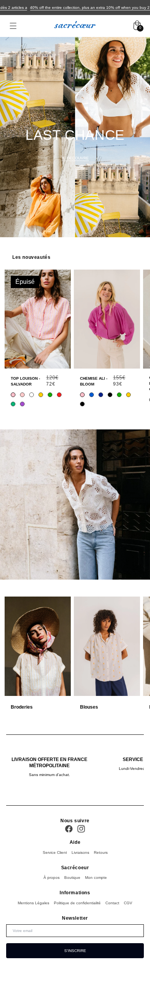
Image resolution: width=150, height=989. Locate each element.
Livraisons (80, 852)
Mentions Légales (33, 903)
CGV (128, 903)
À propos (51, 877)
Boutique (72, 877)
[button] (13, 26)
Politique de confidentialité (77, 903)
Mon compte (96, 877)
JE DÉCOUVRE (75, 158)
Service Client (55, 852)
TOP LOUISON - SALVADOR (25, 381)
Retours (101, 852)
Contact (112, 903)
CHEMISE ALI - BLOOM (93, 381)
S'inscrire (75, 951)
